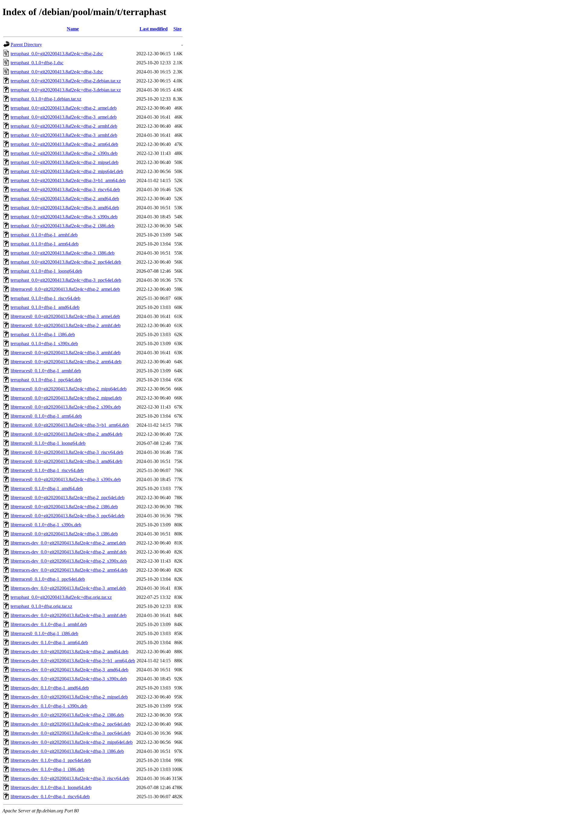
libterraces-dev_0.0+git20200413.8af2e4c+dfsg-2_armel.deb (68, 542)
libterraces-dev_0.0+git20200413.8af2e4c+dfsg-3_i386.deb (67, 751)
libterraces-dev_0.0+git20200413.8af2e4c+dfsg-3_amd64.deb (69, 669)
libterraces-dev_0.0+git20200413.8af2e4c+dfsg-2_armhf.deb (69, 551)
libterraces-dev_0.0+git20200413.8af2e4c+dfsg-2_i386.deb (67, 715)
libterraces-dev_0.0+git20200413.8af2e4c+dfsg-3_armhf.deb (69, 615)
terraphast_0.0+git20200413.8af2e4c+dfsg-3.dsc (57, 71)
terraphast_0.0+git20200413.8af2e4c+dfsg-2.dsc (57, 53)
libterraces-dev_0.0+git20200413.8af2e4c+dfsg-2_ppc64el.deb (70, 724)
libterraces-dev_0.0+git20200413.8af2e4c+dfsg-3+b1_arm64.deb (73, 660)
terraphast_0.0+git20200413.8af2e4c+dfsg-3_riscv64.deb (65, 189)
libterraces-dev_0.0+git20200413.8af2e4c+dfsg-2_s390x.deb (69, 561)
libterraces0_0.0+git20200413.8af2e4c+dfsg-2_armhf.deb (66, 325)
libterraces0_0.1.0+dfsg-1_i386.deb (44, 633)
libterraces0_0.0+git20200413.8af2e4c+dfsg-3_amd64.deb (66, 461)
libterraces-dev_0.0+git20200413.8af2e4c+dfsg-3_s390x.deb (69, 678)
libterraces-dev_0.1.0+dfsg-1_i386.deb (47, 769)
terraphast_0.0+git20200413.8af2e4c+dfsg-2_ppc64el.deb (66, 262)
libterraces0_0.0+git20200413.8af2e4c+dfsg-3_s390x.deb (66, 479)
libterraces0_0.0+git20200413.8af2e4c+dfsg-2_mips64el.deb (69, 388)
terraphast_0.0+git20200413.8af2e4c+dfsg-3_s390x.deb (64, 216)
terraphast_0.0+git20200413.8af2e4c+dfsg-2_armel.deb (64, 108)
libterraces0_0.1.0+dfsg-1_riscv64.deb (47, 470)
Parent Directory (26, 44)
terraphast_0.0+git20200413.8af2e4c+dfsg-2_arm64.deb (64, 144)
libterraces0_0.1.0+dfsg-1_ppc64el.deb (48, 579)
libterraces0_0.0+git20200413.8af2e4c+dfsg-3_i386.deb (64, 533)
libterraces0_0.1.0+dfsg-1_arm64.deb (46, 416)
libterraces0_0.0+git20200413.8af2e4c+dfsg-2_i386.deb (64, 506)
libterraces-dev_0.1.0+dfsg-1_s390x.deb (49, 705)
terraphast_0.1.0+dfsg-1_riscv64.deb (45, 298)
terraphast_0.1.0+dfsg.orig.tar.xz (41, 606)
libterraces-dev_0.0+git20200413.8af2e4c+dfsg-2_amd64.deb (69, 651)
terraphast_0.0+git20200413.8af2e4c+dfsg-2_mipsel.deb (64, 162)
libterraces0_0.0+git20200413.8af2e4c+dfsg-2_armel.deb (65, 289)
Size (177, 28)
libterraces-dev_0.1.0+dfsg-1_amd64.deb (50, 687)
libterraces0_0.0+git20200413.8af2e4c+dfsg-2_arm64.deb (66, 361)
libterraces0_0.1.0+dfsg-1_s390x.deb (46, 524)
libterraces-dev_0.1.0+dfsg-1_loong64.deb (51, 787)
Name (73, 28)
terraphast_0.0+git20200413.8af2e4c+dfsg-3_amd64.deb (65, 207)
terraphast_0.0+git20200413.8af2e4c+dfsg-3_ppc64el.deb (66, 280)
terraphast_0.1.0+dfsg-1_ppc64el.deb (46, 379)
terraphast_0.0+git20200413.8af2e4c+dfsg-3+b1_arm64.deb (68, 180)
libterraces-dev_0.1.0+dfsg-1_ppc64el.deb (51, 760)
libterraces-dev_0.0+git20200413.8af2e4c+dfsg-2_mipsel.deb (69, 696)
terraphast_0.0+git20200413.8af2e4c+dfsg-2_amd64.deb (65, 198)
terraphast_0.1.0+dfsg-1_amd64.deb (45, 307)
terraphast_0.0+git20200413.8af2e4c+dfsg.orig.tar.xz (61, 597)
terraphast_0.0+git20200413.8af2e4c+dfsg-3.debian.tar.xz (66, 89)
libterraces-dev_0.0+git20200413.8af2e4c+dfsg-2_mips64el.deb (72, 742)
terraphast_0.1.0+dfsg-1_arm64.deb (45, 243)
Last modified (154, 28)
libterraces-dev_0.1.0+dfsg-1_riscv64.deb (50, 796)
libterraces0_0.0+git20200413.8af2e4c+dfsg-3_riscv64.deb (67, 452)
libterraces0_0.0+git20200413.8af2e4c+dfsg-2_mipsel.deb (66, 397)
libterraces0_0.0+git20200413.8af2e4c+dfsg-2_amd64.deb (66, 434)
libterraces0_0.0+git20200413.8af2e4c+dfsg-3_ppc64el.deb (67, 515)
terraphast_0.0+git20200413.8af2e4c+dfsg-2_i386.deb (62, 225)
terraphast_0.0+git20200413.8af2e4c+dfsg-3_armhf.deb (64, 135)
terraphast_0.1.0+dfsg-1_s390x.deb (44, 343)
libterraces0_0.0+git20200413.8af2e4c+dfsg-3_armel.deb (65, 316)
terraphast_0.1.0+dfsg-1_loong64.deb (46, 271)
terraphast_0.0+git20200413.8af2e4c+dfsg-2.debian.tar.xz (66, 80)
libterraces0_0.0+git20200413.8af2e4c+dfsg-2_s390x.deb (66, 407)
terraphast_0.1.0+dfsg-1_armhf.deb (44, 234)
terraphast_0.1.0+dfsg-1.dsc (37, 62)
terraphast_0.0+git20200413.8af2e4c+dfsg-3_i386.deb (62, 252)
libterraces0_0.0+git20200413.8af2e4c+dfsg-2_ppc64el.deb (67, 497)
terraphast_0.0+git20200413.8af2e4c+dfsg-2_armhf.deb (64, 126)
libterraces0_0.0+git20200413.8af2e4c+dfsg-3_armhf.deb (66, 352)
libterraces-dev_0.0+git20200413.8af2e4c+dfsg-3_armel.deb (68, 588)
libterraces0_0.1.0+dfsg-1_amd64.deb (47, 488)
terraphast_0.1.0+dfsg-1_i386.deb (43, 334)
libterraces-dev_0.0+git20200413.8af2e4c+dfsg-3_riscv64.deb (70, 778)
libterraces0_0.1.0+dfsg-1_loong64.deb (48, 443)
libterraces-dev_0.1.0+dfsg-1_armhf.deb (49, 624)
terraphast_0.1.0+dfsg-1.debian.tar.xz (46, 98)
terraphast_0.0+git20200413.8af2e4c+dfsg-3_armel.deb (64, 117)
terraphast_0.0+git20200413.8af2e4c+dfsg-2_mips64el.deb (67, 171)
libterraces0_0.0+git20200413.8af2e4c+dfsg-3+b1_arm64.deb (70, 425)
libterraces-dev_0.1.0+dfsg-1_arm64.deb (49, 642)
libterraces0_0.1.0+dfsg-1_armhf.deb (46, 370)
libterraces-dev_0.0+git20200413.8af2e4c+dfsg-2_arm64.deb (69, 570)
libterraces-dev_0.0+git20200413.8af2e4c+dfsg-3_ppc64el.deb (70, 733)
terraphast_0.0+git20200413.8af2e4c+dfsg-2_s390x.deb (64, 153)
